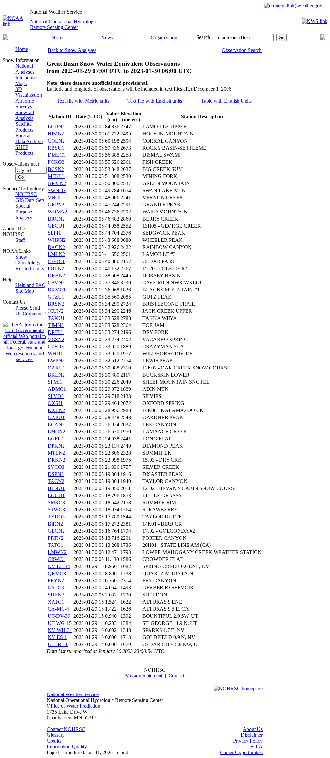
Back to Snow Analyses (72, 50)
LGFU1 (56, 438)
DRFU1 (56, 332)
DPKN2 (56, 445)
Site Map (24, 291)
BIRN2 (55, 524)
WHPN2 (57, 240)
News (107, 37)
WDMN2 (57, 211)
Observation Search (242, 50)
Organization (164, 37)
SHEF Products (24, 150)
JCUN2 (55, 311)
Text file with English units (154, 100)
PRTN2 (55, 538)
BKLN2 (56, 375)
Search (203, 37)
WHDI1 (56, 353)
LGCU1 (56, 495)
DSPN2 (56, 474)
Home (58, 37)
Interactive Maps (26, 80)
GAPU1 (56, 417)
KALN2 (56, 410)
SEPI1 (54, 233)
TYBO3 (56, 516)
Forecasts (24, 135)
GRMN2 (57, 183)
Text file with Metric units (83, 100)
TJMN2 (56, 325)
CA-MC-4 (58, 609)
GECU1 (56, 226)
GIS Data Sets (29, 200)
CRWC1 (56, 559)
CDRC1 (56, 261)
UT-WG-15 (60, 623)
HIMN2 (56, 133)
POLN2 (56, 268)
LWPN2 (56, 360)
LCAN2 (56, 424)
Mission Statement (143, 675)
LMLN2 (56, 254)
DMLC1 (56, 155)
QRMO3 (57, 573)
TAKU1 (56, 318)
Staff (20, 240)
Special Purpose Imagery (23, 211)
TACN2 (56, 481)
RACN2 (56, 247)
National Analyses (24, 68)
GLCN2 (56, 531)
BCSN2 (56, 169)
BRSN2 (56, 304)
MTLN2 (56, 453)
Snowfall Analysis (24, 115)
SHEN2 (56, 594)
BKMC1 (57, 289)
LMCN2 (56, 431)
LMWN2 (57, 552)
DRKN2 (56, 460)
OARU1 (56, 367)
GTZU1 (56, 297)
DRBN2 (56, 275)
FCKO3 (56, 162)
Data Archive (29, 141)
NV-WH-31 (60, 630)
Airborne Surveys (24, 103)
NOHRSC (26, 194)
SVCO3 (56, 467)
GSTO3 (56, 587)
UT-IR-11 (58, 644)
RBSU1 (56, 148)
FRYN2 (56, 580)
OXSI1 (55, 403)
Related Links (29, 268)
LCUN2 (56, 126)
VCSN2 (56, 339)
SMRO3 (56, 502)
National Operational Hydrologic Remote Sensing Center (63, 24)
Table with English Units (226, 100)
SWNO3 (57, 190)
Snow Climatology (28, 259)
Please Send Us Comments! (30, 310)
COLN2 (56, 140)
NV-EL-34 (59, 566)
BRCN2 (56, 218)
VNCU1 (56, 197)
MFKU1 (56, 176)
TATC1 (55, 545)
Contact (176, 675)
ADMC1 (57, 389)
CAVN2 (56, 282)
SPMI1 (55, 382)
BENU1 (56, 488)
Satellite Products (24, 127)
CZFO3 (56, 346)
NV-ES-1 (57, 637)
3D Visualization (28, 92)
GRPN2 (56, 204)
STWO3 (56, 509)
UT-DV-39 (59, 616)
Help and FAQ (30, 285)
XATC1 (56, 602)
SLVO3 (56, 396)
